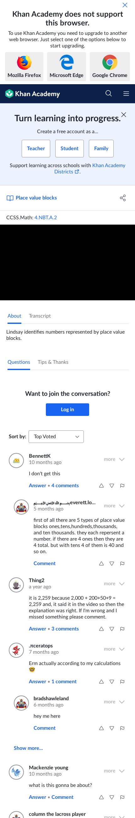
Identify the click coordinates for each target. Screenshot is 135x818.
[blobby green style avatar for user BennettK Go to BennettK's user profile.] (15, 460)
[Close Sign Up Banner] (123, 114)
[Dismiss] (125, 5)
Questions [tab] (19, 362)
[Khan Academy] (30, 94)
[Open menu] (126, 93)
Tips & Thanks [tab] (53, 362)
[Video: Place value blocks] (67, 263)
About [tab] (14, 316)
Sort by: (17, 436)
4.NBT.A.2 (46, 217)
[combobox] (56, 436)
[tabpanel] (67, 332)
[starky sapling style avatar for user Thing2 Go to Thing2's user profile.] (15, 584)
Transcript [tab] (40, 316)
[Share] (123, 198)
